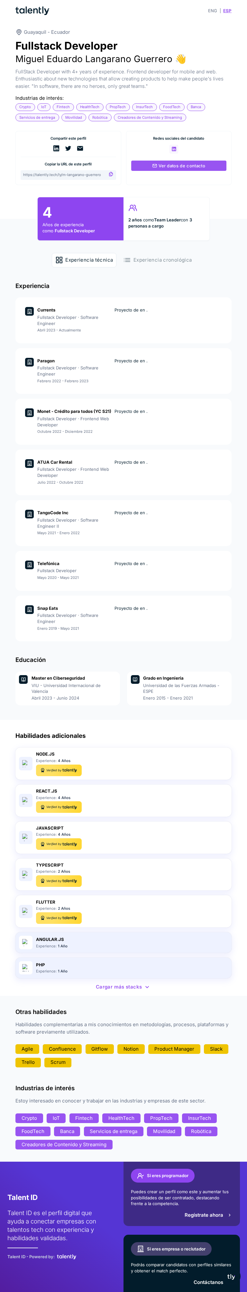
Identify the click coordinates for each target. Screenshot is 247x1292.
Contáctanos (208, 1282)
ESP (227, 10)
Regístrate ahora (204, 1215)
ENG (212, 10)
